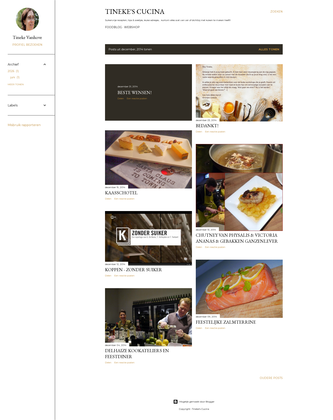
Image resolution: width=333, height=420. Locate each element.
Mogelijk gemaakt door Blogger (196, 401)
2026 (13, 71)
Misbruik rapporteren (24, 125)
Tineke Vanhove (27, 37)
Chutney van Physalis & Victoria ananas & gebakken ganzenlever (237, 238)
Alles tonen (269, 49)
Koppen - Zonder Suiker (133, 270)
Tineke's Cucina (135, 11)
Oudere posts (271, 378)
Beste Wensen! (135, 92)
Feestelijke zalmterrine (226, 322)
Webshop (132, 27)
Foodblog (113, 27)
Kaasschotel (121, 193)
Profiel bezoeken (27, 44)
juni (14, 77)
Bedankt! (207, 126)
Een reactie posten (137, 98)
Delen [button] (121, 98)
